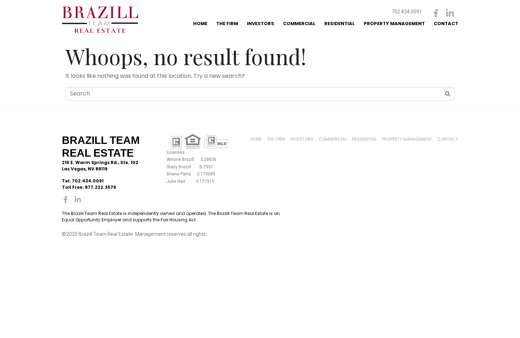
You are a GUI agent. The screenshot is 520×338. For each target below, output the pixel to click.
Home (200, 23)
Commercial (299, 23)
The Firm (227, 23)
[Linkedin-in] (450, 13)
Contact (446, 23)
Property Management (394, 23)
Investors (260, 23)
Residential (339, 23)
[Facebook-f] (436, 13)
